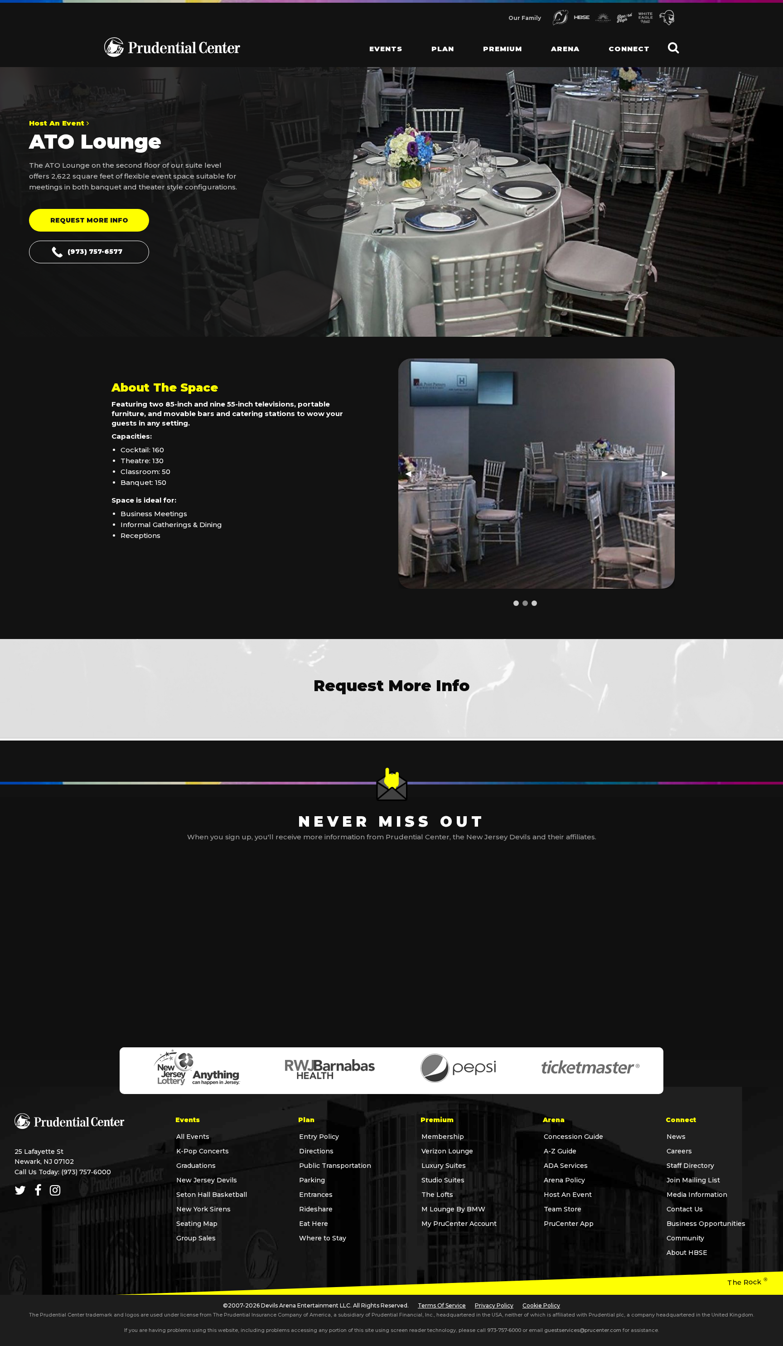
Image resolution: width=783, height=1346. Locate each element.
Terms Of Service (442, 1305)
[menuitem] (379, 40)
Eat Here (313, 1224)
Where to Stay (322, 1238)
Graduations (196, 1166)
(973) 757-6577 (95, 251)
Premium (502, 48)
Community (685, 1238)
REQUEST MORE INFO (89, 220)
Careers (679, 1151)
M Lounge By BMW (453, 1209)
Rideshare (316, 1209)
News (676, 1137)
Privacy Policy (494, 1305)
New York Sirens (203, 1209)
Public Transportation (335, 1166)
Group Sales (196, 1238)
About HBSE (687, 1253)
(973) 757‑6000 (86, 1172)
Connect (629, 48)
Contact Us (685, 1209)
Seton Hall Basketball (211, 1195)
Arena (565, 48)
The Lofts (437, 1195)
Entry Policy (319, 1137)
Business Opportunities (706, 1224)
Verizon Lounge (447, 1151)
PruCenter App (569, 1224)
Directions (316, 1151)
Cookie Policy (541, 1305)
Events (385, 48)
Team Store (562, 1209)
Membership (442, 1137)
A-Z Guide (560, 1151)
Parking (312, 1180)
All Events (192, 1137)
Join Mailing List (693, 1180)
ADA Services (566, 1166)
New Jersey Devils (206, 1180)
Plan (442, 48)
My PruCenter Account (459, 1224)
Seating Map (197, 1224)
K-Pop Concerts (202, 1151)
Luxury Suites (443, 1166)
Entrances (316, 1195)
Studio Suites (442, 1180)
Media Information (697, 1195)
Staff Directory (690, 1166)
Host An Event (568, 1195)
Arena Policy (564, 1180)
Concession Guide (573, 1137)
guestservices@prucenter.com (582, 1330)
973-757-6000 (504, 1330)
